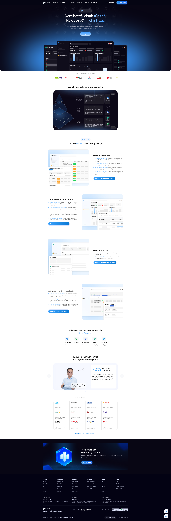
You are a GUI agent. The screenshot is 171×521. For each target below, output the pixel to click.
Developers (118, 483)
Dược (103, 491)
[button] (55, 2)
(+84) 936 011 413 (47, 499)
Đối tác (44, 491)
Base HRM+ (59, 483)
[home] (46, 3)
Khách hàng (45, 483)
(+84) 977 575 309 (106, 499)
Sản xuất (103, 481)
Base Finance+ (60, 488)
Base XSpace (75, 481)
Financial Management (92, 488)
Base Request (75, 486)
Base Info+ (59, 491)
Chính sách (65, 517)
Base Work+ (60, 481)
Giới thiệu (45, 481)
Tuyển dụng (45, 488)
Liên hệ (117, 481)
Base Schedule (75, 488)
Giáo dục (103, 486)
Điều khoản (60, 517)
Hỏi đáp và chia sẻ (120, 486)
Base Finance (75, 491)
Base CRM (59, 486)
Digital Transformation (91, 486)
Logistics (103, 488)
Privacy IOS (71, 517)
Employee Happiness (91, 483)
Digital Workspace (91, 481)
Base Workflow (75, 483)
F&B (102, 483)
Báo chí (44, 486)
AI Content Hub (119, 488)
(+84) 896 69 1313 (76, 499)
